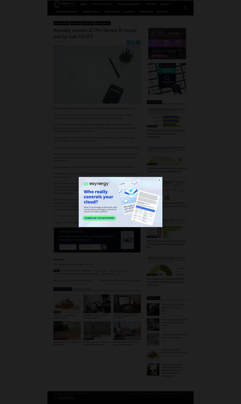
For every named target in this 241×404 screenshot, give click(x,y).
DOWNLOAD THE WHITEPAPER (99, 218)
